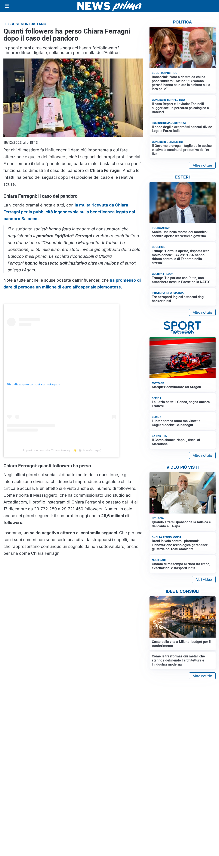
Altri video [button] (203, 579)
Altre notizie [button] (202, 165)
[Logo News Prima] (109, 6)
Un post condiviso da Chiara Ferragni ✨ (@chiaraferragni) (61, 450)
